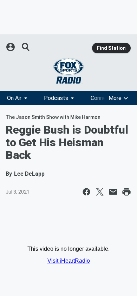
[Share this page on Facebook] (86, 192)
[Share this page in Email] (113, 192)
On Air (14, 98)
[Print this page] (126, 192)
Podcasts (56, 98)
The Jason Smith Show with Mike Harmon (53, 117)
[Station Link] (68, 71)
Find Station (111, 48)
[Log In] (11, 47)
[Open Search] (26, 47)
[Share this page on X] (100, 192)
